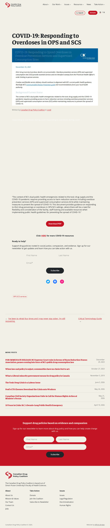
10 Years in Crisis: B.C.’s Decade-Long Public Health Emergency (34, 405)
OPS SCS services (20, 296)
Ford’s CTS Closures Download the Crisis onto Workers (30, 389)
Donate (93, 13)
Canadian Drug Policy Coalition (33, 110)
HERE (43, 235)
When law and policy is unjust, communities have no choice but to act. (37, 369)
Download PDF (55, 224)
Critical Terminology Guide (90, 318)
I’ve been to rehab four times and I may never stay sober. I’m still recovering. (35, 319)
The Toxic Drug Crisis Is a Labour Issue (22, 382)
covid (49, 110)
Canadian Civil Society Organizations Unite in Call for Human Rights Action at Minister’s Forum (41, 397)
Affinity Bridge (100, 525)
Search (80, 13)
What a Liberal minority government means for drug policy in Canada (37, 375)
